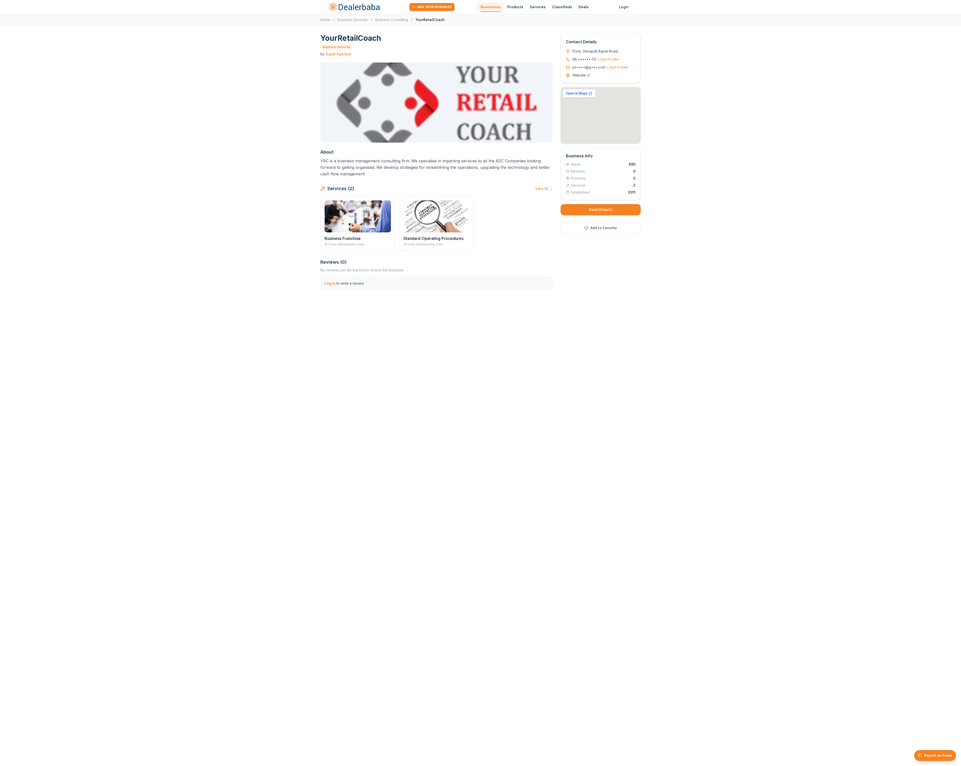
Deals (584, 7)
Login (624, 7)
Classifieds (562, 7)
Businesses (490, 7)
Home (325, 20)
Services (538, 7)
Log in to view (608, 59)
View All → (544, 188)
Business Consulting (391, 20)
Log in (330, 283)
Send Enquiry (600, 209)
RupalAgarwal (338, 54)
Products (515, 7)
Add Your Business (434, 7)
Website (579, 75)
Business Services (353, 20)
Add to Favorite (603, 228)
